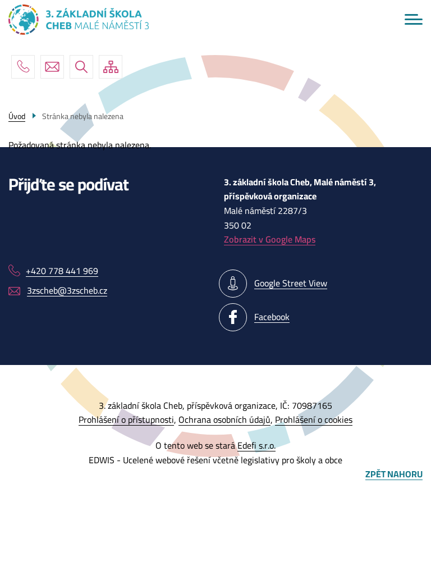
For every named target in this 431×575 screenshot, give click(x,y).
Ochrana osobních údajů (224, 419)
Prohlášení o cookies (313, 419)
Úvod (16, 116)
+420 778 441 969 (23, 67)
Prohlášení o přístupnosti (126, 419)
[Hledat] (81, 67)
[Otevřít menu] (414, 19)
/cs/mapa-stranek (110, 67)
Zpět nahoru (394, 474)
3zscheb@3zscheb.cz (52, 67)
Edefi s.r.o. (256, 445)
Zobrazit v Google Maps (269, 239)
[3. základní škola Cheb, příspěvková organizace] (78, 19)
